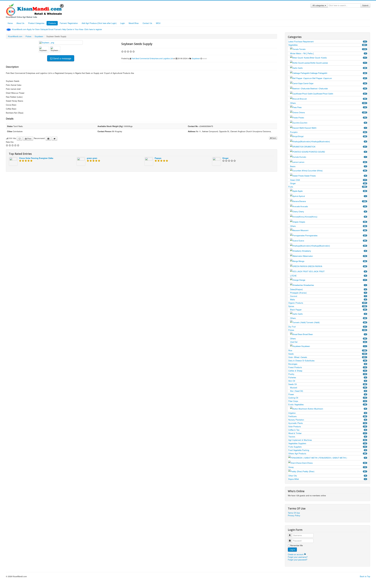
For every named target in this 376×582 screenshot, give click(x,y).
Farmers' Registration (69, 23)
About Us (20, 23)
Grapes (332, 221)
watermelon (334, 256)
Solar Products (327, 426)
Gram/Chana (334, 462)
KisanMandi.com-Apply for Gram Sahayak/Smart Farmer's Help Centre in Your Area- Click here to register (57, 29)
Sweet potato (335, 175)
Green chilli (328, 180)
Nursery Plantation (327, 419)
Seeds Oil (327, 384)
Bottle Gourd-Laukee (338, 62)
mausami (333, 230)
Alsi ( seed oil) (328, 391)
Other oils (327, 475)
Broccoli (333, 98)
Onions (332, 112)
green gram (92, 158)
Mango (332, 261)
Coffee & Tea (327, 429)
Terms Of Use (294, 513)
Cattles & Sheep (327, 370)
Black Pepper (328, 309)
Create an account (296, 554)
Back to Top (365, 576)
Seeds (327, 353)
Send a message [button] (61, 58)
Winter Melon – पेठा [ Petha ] (328, 53)
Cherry (332, 211)
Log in (292, 549)
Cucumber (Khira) (337, 170)
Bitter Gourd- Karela (338, 57)
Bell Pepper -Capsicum (339, 78)
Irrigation (327, 413)
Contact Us (147, 23)
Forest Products (327, 367)
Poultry (327, 374)
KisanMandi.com (15, 36)
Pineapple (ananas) (328, 292)
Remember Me (296, 545)
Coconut (328, 296)
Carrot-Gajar (334, 83)
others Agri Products (327, 453)
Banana (332, 201)
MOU (158, 23)
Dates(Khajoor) (328, 289)
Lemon (332, 162)
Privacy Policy (294, 515)
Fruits (327, 186)
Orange (332, 280)
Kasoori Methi (335, 127)
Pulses (28, 36)
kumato (332, 156)
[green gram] (81, 160)
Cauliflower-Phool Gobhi (339, 93)
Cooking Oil (327, 397)
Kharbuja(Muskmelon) (338, 141)
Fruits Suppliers (327, 446)
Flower (327, 394)
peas (331, 107)
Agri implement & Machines (327, 440)
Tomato (332, 49)
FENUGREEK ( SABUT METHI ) (342, 457)
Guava (332, 240)
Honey (327, 467)
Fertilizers (327, 416)
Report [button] (274, 138)
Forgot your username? (298, 557)
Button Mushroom (337, 408)
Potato (332, 117)
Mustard (328, 387)
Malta (328, 299)
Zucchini (333, 122)
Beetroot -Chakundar (338, 88)
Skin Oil (327, 380)
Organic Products (327, 302)
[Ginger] (216, 160)
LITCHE (328, 275)
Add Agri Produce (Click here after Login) (99, 23)
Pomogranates (335, 235)
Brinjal (332, 136)
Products (52, 23)
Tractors (327, 436)
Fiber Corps (327, 401)
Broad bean (334, 334)
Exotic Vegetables (327, 404)
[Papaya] (148, 160)
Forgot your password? (297, 559)
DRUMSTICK (335, 146)
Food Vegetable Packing (327, 450)
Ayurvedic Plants (327, 423)
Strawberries (334, 285)
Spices (327, 306)
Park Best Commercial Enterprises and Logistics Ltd (152, 58)
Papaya (158, 158)
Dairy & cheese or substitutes (327, 360)
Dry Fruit (327, 326)
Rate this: (10, 142)
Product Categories (36, 23)
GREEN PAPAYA (337, 266)
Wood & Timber (327, 433)
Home (10, 23)
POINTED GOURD (337, 151)
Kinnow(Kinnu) (335, 216)
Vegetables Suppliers (327, 443)
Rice (327, 350)
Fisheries (327, 377)
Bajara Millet (327, 479)
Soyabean (39, 36)
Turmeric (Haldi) (336, 322)
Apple (332, 191)
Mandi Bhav (134, 23)
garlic (332, 68)
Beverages (327, 364)
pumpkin (328, 132)
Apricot (332, 196)
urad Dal (328, 341)
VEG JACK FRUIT (337, 271)
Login (122, 23)
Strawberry (334, 250)
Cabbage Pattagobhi (338, 73)
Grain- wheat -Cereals (327, 357)
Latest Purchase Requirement (327, 41)
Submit (365, 5)
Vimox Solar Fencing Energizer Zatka (36, 158)
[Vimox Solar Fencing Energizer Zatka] (13, 160)
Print (29, 138)
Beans (328, 166)
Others (328, 103)
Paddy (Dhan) (334, 471)
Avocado (333, 206)
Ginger (225, 158)
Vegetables (327, 44)
